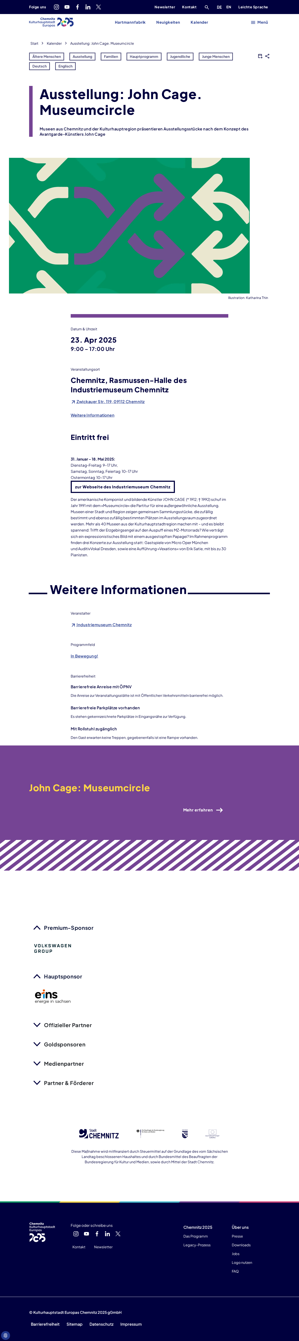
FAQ (235, 1271)
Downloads (241, 1245)
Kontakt (189, 7)
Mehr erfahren (198, 809)
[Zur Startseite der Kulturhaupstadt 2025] (51, 22)
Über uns (240, 1227)
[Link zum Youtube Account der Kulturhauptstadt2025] (67, 7)
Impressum (131, 1324)
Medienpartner (64, 1063)
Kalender (199, 22)
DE (220, 6)
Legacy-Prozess (197, 1245)
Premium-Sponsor (69, 927)
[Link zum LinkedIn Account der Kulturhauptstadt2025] (88, 7)
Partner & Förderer (69, 1083)
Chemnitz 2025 (197, 1227)
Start (34, 43)
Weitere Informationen (92, 415)
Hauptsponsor (63, 976)
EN (229, 6)
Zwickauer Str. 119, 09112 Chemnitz (110, 401)
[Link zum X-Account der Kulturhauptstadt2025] (98, 7)
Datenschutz (101, 1324)
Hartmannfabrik (130, 22)
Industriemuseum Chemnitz (104, 624)
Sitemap (75, 1324)
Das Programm (195, 1236)
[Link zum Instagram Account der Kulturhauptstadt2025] (56, 7)
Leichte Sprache (253, 7)
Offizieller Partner (68, 1025)
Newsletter (165, 7)
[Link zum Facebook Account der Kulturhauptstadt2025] (77, 7)
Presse (237, 1236)
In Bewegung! (84, 655)
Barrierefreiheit (45, 1324)
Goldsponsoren (64, 1044)
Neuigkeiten (168, 22)
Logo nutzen (242, 1262)
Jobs (235, 1253)
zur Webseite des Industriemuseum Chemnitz (123, 486)
